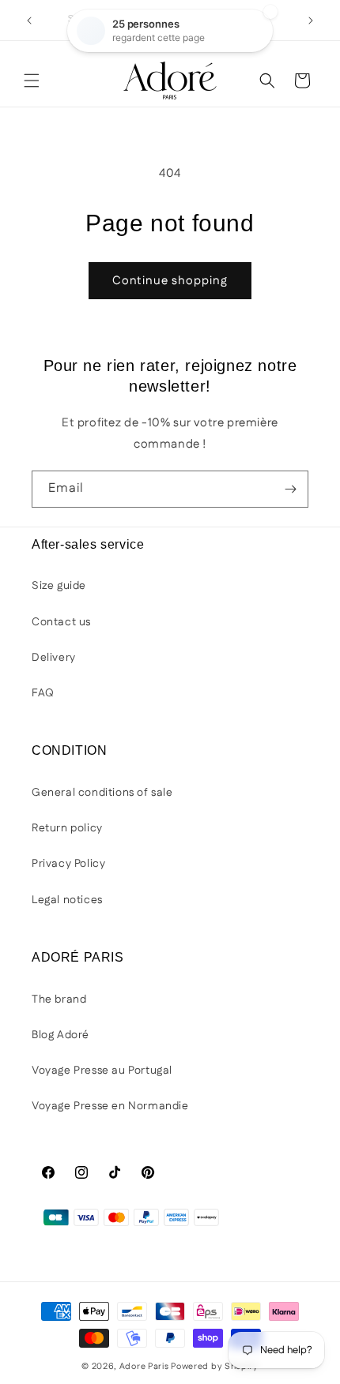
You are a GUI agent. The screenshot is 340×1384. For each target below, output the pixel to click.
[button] (31, 80)
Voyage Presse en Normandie (110, 1106)
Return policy (67, 828)
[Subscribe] (290, 489)
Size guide (59, 586)
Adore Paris (144, 1366)
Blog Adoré (60, 1035)
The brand (59, 999)
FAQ (43, 693)
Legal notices (67, 900)
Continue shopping (170, 280)
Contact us (61, 622)
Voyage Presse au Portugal (102, 1070)
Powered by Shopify (215, 1366)
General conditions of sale (102, 793)
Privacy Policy (68, 864)
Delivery (54, 658)
